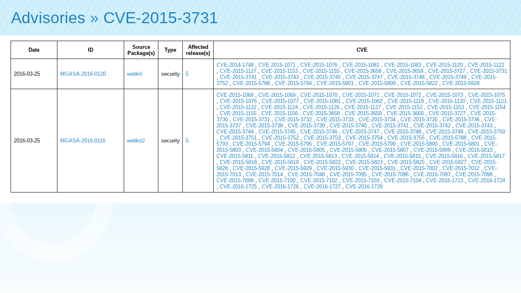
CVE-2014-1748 (235, 65)
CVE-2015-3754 (364, 138)
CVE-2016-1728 (364, 187)
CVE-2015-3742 (432, 125)
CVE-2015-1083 (402, 65)
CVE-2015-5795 (293, 144)
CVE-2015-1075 (486, 95)
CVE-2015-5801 (335, 83)
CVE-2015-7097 (432, 174)
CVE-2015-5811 (235, 156)
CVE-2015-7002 (419, 168)
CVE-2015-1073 (444, 95)
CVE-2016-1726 (280, 187)
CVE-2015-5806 (348, 150)
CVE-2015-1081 (360, 65)
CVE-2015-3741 (238, 77)
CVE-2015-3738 (264, 125)
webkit (134, 74)
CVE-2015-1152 (404, 107)
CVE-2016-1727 (322, 187)
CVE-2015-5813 (318, 156)
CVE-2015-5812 (276, 156)
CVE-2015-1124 (279, 107)
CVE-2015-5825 (406, 162)
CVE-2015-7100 (277, 180)
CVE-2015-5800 (419, 144)
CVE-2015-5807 (390, 150)
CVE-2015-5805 (306, 150)
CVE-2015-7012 (460, 168)
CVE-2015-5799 (377, 144)
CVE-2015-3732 (293, 119)
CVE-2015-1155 (321, 71)
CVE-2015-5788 (251, 83)
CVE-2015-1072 (402, 95)
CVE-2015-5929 (293, 168)
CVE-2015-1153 (279, 71)
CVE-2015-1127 (238, 71)
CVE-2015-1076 (318, 65)
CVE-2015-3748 (406, 77)
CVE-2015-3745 (322, 77)
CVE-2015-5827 (447, 162)
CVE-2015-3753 (322, 138)
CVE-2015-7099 (235, 180)
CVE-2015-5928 (460, 83)
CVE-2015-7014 (264, 174)
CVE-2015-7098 (474, 174)
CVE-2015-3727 (446, 71)
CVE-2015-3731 (160, 17)
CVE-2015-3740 (348, 125)
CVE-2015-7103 (360, 180)
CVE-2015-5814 (360, 156)
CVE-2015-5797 (335, 144)
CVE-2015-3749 (447, 77)
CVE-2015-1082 (364, 101)
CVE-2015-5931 (377, 168)
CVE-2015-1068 (235, 95)
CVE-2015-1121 (488, 101)
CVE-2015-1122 (486, 65)
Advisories (48, 17)
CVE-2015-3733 (335, 119)
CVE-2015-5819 (280, 162)
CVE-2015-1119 (405, 101)
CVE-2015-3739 (306, 125)
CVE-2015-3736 (460, 119)
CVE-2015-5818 (238, 162)
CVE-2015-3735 (419, 119)
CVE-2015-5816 (444, 156)
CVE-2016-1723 (444, 180)
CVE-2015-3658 (362, 71)
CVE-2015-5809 (377, 83)
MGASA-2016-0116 (82, 141)
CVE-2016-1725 (238, 187)
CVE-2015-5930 (335, 168)
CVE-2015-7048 (306, 174)
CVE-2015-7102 (318, 180)
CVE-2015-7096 (390, 174)
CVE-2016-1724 (486, 180)
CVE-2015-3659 (404, 71)
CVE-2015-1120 (444, 65)
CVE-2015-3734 (377, 119)
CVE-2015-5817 (486, 156)
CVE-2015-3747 (364, 77)
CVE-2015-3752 (280, 138)
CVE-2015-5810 (474, 150)
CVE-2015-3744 (235, 132)
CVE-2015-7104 (402, 180)
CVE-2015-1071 (277, 65)
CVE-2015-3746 (318, 132)
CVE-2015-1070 (318, 95)
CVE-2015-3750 (486, 132)
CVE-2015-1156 (279, 113)
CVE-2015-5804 (264, 150)
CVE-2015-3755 (406, 138)
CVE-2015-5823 (364, 162)
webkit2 (136, 141)
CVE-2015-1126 (321, 107)
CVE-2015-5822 (419, 83)
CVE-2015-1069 (277, 95)
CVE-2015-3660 (405, 113)
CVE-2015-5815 (402, 156)
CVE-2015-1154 (487, 107)
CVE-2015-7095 (348, 174)
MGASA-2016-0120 (83, 74)
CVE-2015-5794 (293, 83)
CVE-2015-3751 (238, 138)
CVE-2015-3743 (280, 77)
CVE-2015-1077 (280, 101)
